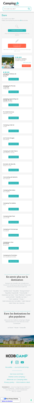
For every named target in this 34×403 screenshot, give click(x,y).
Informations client (23, 382)
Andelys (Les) (8, 291)
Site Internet (26, 65)
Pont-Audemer (13, 299)
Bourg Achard (24, 291)
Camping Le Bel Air (8, 125)
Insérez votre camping (16, 377)
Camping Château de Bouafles (9, 74)
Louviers (28, 295)
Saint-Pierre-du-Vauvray (17, 303)
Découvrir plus (27, 62)
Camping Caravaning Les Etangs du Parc (10, 99)
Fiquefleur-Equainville (11, 293)
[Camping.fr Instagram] (17, 362)
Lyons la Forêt (10, 297)
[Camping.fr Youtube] (22, 362)
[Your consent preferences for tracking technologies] (31, 400)
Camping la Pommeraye (10, 229)
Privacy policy (9, 382)
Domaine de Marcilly (9, 164)
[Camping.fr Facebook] (11, 362)
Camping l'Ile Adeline (9, 203)
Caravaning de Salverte (10, 177)
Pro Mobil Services (8, 112)
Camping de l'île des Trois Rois (9, 86)
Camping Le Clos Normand (8, 242)
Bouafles (16, 291)
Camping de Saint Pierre (10, 151)
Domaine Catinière (20, 59)
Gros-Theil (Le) (19, 295)
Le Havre (10, 328)
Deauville (23, 328)
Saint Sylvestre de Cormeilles (11, 301)
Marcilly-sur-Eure (21, 297)
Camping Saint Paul (9, 216)
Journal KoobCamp (21, 367)
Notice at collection (7, 401)
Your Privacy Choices (12, 398)
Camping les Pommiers (10, 255)
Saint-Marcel (26, 301)
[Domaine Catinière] (8, 61)
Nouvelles (8, 367)
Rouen (16, 328)
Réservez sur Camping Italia (17, 379)
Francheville (23, 293)
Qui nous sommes (16, 374)
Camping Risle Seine (9, 190)
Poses (22, 299)
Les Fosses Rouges (8, 138)
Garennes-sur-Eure (8, 295)
